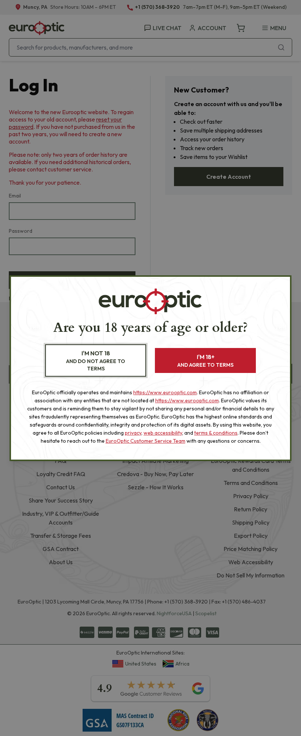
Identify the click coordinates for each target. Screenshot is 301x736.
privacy (133, 432)
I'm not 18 (95, 360)
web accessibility (163, 432)
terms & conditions (215, 432)
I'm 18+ (205, 360)
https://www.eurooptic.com (165, 392)
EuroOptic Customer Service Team (145, 441)
